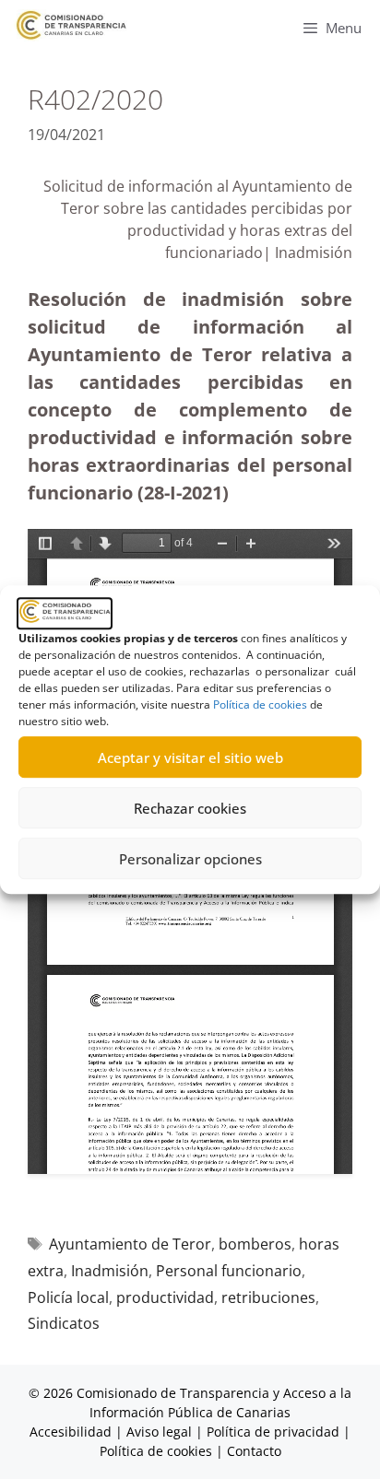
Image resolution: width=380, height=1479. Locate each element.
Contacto (254, 1451)
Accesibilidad (72, 1431)
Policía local (68, 1297)
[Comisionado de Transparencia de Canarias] (71, 25)
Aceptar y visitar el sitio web (190, 757)
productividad (165, 1297)
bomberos (255, 1244)
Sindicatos (64, 1323)
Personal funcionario (229, 1271)
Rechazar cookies (190, 808)
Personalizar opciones (190, 859)
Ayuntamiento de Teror (130, 1244)
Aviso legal (159, 1431)
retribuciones (268, 1297)
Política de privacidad (273, 1431)
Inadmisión (109, 1271)
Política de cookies (260, 704)
